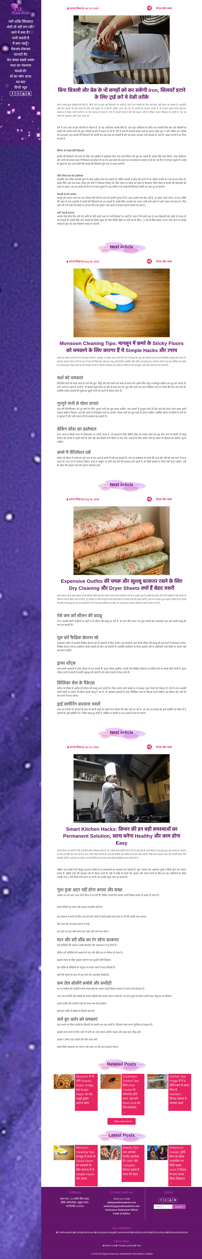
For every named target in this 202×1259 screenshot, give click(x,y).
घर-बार (20, 82)
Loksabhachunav (85, 1232)
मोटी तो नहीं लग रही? (20, 27)
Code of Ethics (121, 1213)
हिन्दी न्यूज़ (20, 87)
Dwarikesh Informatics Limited (136, 1253)
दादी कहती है (20, 38)
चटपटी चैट (20, 54)
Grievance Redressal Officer (121, 1209)
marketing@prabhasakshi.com (122, 1206)
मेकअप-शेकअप (20, 49)
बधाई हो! (21, 71)
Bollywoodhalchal (178, 1232)
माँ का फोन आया (20, 76)
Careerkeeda (123, 1232)
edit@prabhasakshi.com (121, 1202)
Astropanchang (105, 1232)
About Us (110, 1245)
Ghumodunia (159, 1232)
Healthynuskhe (141, 1232)
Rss (138, 1245)
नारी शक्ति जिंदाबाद (20, 21)
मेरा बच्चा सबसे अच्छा (20, 60)
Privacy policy (125, 1245)
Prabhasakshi (65, 1232)
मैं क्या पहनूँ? (21, 43)
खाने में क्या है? (20, 32)
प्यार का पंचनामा (20, 65)
